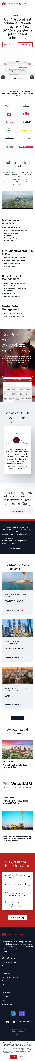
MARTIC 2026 (14, 601)
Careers (4, 1000)
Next (32, 77)
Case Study (15, 549)
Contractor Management (13, 263)
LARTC (9, 695)
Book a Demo (15, 917)
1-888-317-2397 (24, 1022)
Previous (3, 77)
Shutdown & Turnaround (10, 977)
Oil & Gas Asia (14, 648)
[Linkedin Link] (7, 1022)
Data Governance (8, 981)
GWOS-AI (7, 45)
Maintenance (6, 974)
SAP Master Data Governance (14, 316)
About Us (6, 992)
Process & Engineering (10, 970)
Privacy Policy (10, 1052)
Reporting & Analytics (12, 238)
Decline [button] (21, 1056)
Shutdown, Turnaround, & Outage (12, 234)
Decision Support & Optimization (15, 283)
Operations (6, 966)
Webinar (23, 45)
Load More (17, 718)
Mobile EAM (8, 241)
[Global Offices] (21, 4)
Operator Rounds (10, 266)
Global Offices (7, 1004)
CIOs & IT (5, 985)
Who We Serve (9, 958)
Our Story (5, 997)
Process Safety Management (14, 258)
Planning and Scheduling (13, 228)
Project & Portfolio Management (15, 286)
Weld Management (10, 294)
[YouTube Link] (14, 1022)
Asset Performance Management (16, 230)
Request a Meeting (13, 610)
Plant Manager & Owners (10, 962)
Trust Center (18, 1035)
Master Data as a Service (13, 313)
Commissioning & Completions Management (15, 290)
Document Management (12, 296)
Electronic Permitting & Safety (15, 261)
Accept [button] (13, 1056)
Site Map (17, 1040)
